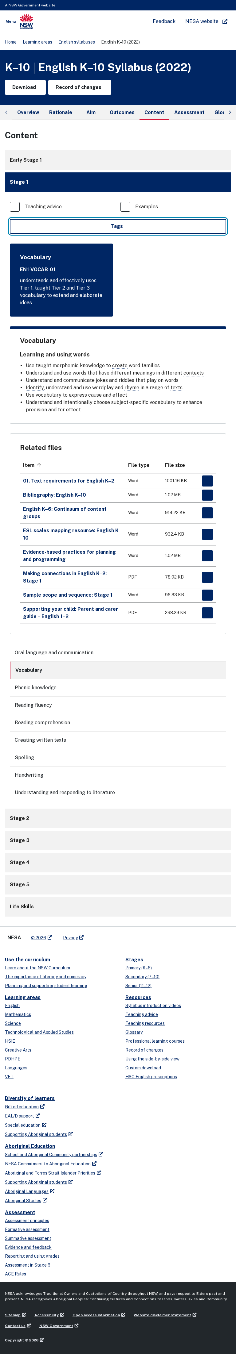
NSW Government (56, 1326)
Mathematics (18, 1014)
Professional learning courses (155, 1041)
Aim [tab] (91, 112)
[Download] (207, 481)
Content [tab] (154, 112)
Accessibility (46, 1315)
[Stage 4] (118, 862)
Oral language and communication (54, 653)
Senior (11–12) (138, 985)
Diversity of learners (30, 1098)
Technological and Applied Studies (39, 1032)
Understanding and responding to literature (65, 792)
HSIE (10, 1041)
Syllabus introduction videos (153, 1005)
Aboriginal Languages (27, 1191)
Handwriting (29, 775)
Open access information (96, 1315)
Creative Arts (18, 1050)
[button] (118, 182)
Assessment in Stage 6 (27, 1265)
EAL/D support (19, 1116)
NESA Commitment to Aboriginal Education (48, 1163)
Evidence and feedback (28, 1247)
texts (177, 387)
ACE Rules (15, 1273)
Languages (16, 1067)
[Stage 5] (118, 884)
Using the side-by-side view (152, 1058)
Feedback (164, 21)
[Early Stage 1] (118, 160)
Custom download (143, 1067)
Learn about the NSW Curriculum (37, 967)
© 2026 (38, 937)
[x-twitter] (95, 935)
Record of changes (144, 1050)
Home (11, 42)
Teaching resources (145, 1023)
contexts (193, 373)
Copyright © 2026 (21, 1340)
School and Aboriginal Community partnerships (51, 1154)
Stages (134, 960)
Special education (23, 1125)
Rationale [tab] (60, 112)
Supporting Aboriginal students (36, 1134)
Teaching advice (141, 1014)
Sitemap (13, 1315)
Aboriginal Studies (23, 1200)
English (12, 1005)
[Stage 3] (118, 840)
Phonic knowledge (36, 687)
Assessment (20, 1212)
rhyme (131, 387)
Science (13, 1023)
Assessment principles (27, 1220)
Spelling (24, 757)
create (120, 365)
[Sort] (39, 465)
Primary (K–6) (138, 967)
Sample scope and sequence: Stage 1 (67, 595)
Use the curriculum (27, 960)
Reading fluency (33, 705)
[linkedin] (101, 935)
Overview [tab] (28, 112)
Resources (138, 997)
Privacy (70, 937)
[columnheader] (72, 465)
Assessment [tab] (189, 112)
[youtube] (107, 935)
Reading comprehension (42, 722)
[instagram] (113, 935)
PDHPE (12, 1058)
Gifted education (22, 1106)
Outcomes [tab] (122, 112)
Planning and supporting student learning (46, 985)
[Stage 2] (118, 818)
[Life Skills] (118, 907)
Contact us (15, 1326)
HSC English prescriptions (151, 1076)
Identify (35, 387)
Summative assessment (28, 1238)
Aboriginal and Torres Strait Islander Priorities (50, 1173)
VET (9, 1076)
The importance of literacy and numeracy (45, 976)
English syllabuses (76, 42)
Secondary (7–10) (142, 976)
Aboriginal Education (30, 1146)
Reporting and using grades (32, 1256)
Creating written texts (40, 740)
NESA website (201, 21)
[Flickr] (119, 935)
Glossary (134, 1032)
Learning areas (37, 42)
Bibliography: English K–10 (54, 495)
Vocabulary (28, 670)
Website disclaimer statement (162, 1315)
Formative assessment (27, 1229)
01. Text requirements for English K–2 (68, 481)
